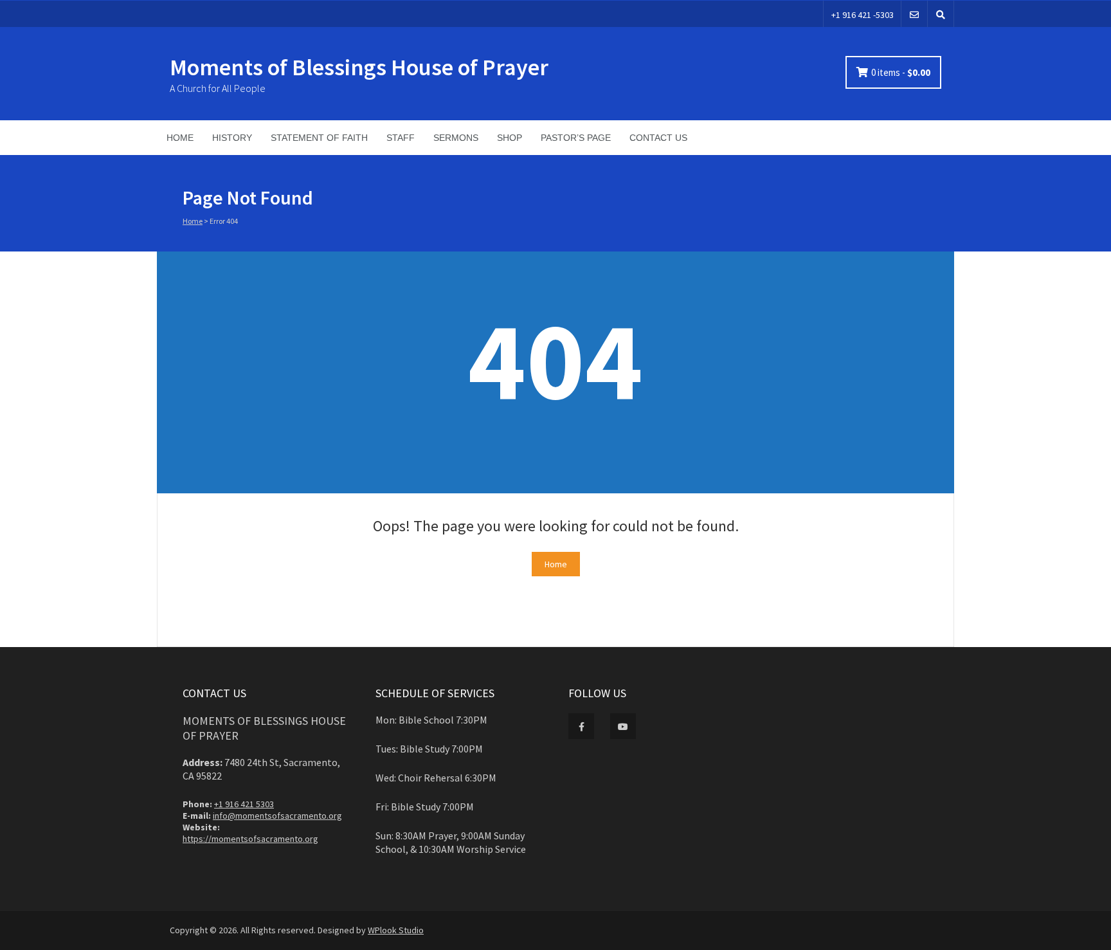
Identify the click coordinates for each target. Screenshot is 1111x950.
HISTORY (232, 137)
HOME (180, 137)
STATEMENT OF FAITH (319, 137)
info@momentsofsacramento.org (277, 815)
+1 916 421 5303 (244, 804)
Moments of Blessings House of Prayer (359, 67)
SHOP (509, 137)
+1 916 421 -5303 (862, 15)
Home (193, 221)
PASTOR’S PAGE (576, 137)
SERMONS (455, 137)
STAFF (400, 137)
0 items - (900, 72)
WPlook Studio (396, 930)
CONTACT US (658, 137)
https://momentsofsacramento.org (250, 839)
